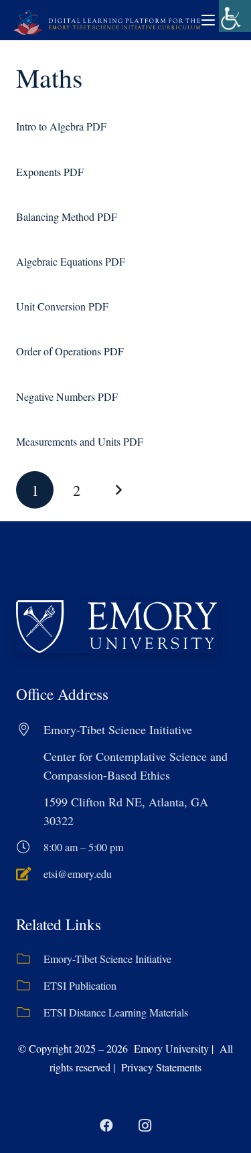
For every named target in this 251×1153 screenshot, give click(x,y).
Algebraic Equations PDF (70, 261)
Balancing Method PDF (66, 216)
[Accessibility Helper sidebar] (235, 16)
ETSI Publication (80, 985)
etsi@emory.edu (78, 874)
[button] (208, 20)
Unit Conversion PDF (62, 306)
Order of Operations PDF (70, 351)
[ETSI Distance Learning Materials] (30, 1012)
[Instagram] (145, 1125)
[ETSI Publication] (30, 985)
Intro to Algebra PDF (61, 126)
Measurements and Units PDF (79, 441)
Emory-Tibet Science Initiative (107, 959)
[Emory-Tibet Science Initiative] (30, 959)
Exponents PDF (50, 172)
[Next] (118, 490)
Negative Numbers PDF (67, 396)
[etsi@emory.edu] (30, 874)
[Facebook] (106, 1125)
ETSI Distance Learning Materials (116, 1012)
